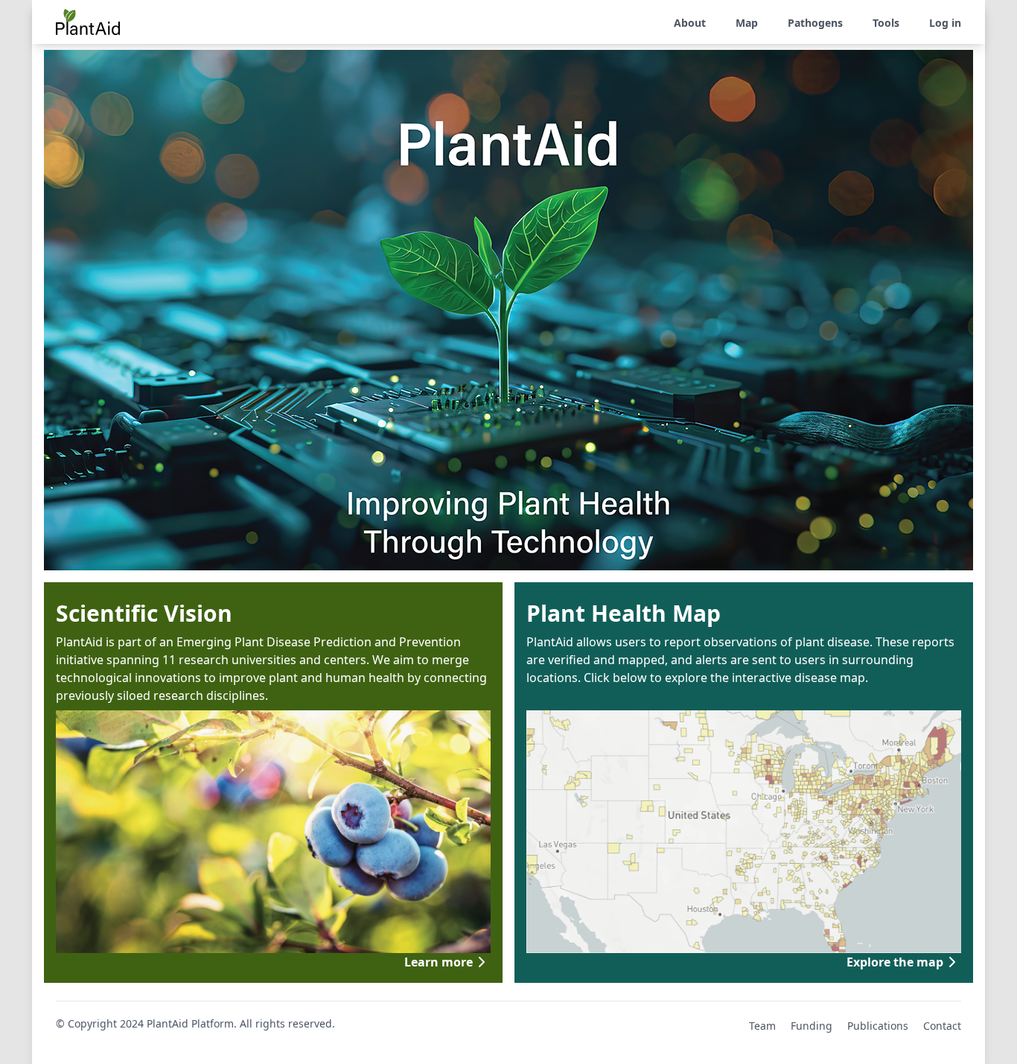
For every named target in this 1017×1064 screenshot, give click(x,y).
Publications (877, 1026)
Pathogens (815, 23)
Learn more (438, 962)
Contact (942, 1026)
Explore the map (895, 962)
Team (762, 1026)
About (690, 23)
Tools (886, 23)
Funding (811, 1026)
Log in (945, 23)
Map (747, 23)
